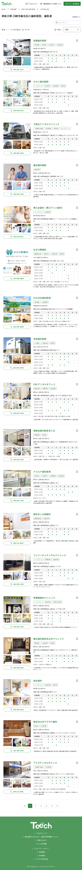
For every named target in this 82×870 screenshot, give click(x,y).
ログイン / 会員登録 (72, 4)
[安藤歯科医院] (17, 47)
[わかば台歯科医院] (17, 304)
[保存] (77, 40)
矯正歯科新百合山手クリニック (48, 638)
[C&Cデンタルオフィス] (17, 391)
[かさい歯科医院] (17, 88)
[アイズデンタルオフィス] (17, 769)
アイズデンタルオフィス (45, 762)
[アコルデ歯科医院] (17, 478)
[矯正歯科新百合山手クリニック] (17, 645)
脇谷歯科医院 (39, 165)
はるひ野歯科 (39, 249)
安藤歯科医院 (39, 40)
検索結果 (13, 9)
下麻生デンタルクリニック (46, 124)
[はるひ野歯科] (17, 256)
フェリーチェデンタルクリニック (49, 555)
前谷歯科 (37, 680)
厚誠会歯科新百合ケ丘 (44, 430)
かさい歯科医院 (41, 81)
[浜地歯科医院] (17, 345)
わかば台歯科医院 (42, 297)
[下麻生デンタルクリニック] (17, 131)
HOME (3, 9)
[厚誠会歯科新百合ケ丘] (17, 437)
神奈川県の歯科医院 (28, 9)
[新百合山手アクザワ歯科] (17, 728)
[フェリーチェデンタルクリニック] (17, 562)
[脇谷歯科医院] (17, 172)
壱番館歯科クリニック (44, 597)
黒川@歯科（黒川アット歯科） (48, 207)
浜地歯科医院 (39, 338)
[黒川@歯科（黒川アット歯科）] (17, 214)
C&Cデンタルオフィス (44, 384)
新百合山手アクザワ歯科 (45, 721)
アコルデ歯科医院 (42, 471)
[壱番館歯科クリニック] (17, 604)
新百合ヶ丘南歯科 (42, 514)
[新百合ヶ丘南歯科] (17, 521)
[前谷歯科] (17, 687)
